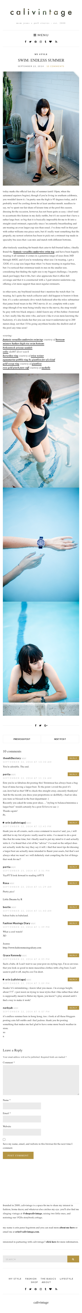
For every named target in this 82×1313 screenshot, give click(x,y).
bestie (7, 907)
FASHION (31, 1278)
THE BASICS (48, 1278)
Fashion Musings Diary (16, 923)
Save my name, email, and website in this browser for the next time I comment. (37, 1145)
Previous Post (22, 739)
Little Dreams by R (12, 899)
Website (7, 1126)
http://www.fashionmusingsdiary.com (22, 947)
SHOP (34, 1282)
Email (7, 1113)
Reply (73, 758)
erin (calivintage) (15, 822)
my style (41, 54)
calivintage (41, 1302)
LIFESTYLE (66, 1278)
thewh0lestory (12, 758)
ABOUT (46, 1282)
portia (6, 774)
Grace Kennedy (12, 955)
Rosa (6, 883)
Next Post (60, 739)
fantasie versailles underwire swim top (33, 251)
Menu (43, 35)
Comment (9, 1062)
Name (7, 1100)
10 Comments (55, 66)
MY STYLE (15, 1278)
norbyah (8, 1007)
